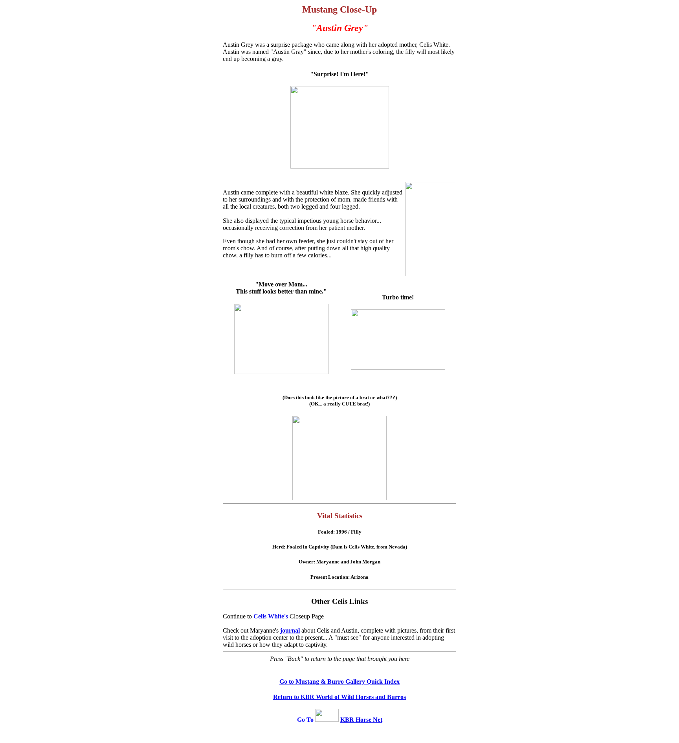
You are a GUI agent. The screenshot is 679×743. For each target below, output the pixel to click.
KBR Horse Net (361, 719)
